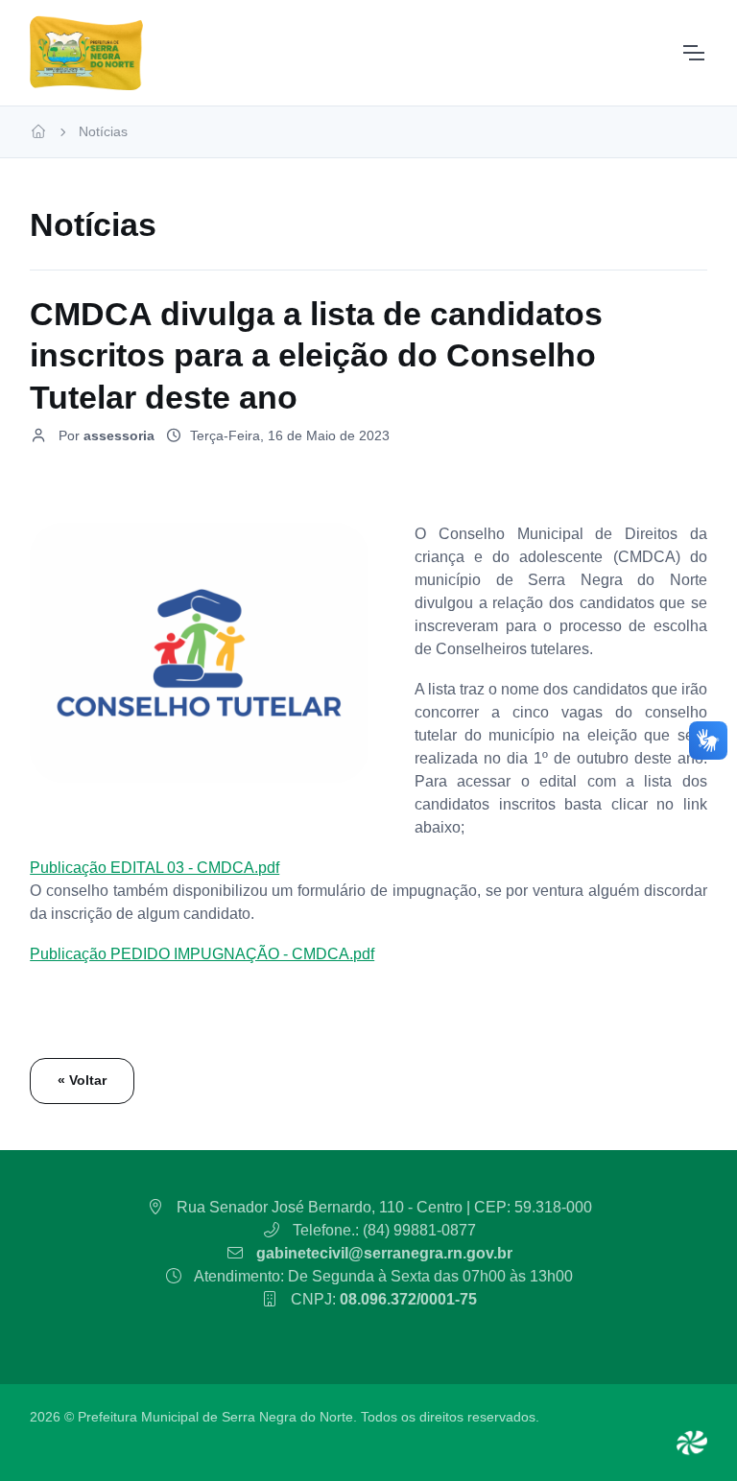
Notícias (103, 131)
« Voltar (82, 1080)
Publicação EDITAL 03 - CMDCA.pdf (154, 867)
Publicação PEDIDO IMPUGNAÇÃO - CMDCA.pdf (202, 954)
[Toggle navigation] (692, 52)
